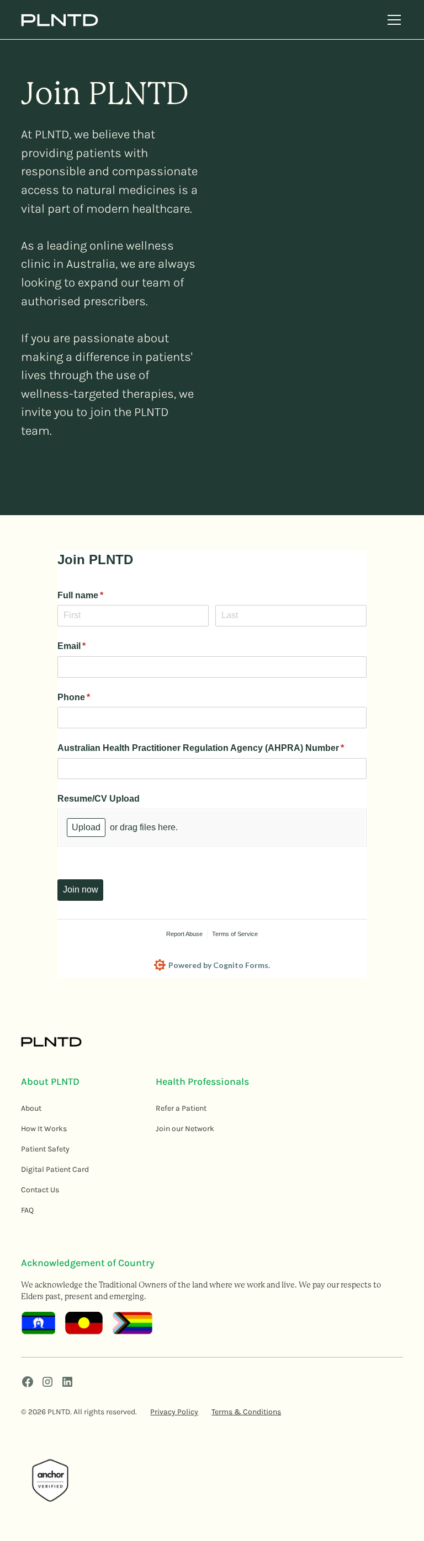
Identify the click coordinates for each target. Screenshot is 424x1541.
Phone (91, 697)
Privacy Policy (174, 1411)
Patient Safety (45, 1149)
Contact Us (40, 1189)
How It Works (44, 1128)
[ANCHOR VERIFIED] (50, 1481)
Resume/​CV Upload (100, 798)
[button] (392, 20)
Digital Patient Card (55, 1169)
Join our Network (185, 1128)
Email (89, 646)
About (31, 1108)
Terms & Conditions (246, 1411)
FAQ (27, 1210)
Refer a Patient (181, 1108)
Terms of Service (235, 934)
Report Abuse (184, 934)
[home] (59, 19)
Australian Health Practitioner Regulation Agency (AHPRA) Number (212, 748)
